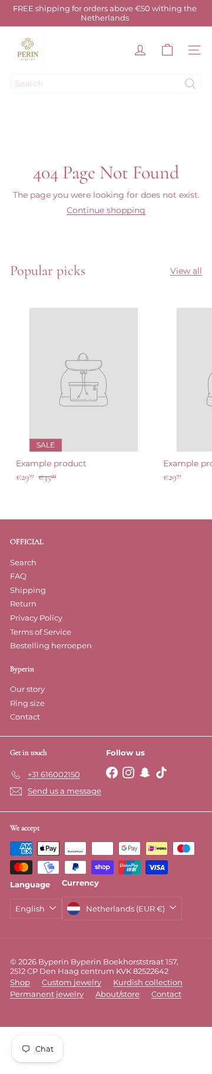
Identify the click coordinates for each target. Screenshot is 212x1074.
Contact (25, 716)
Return (23, 603)
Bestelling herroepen (51, 645)
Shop (20, 982)
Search (23, 562)
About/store (117, 994)
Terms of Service (40, 632)
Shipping (28, 590)
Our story (27, 689)
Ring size (27, 703)
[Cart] (167, 50)
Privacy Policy (36, 617)
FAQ (18, 576)
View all (186, 271)
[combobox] (106, 84)
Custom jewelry (71, 982)
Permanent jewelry (47, 994)
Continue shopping (106, 210)
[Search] (190, 84)
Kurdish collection (148, 982)
